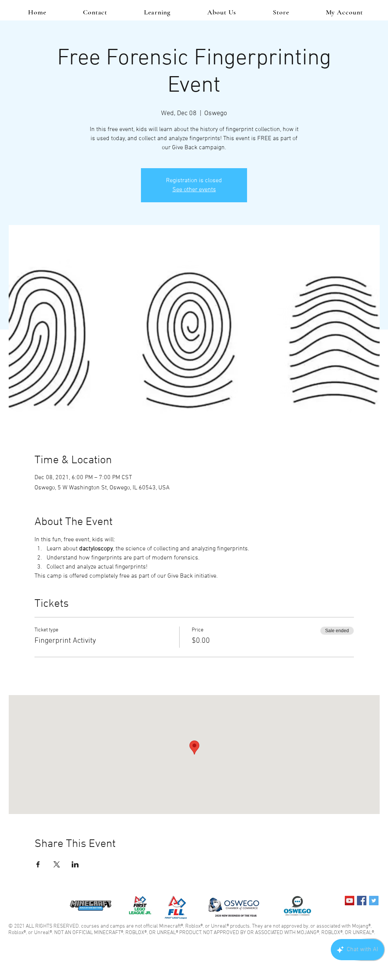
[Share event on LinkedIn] (75, 864)
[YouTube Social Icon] (349, 900)
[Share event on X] (56, 864)
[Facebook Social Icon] (361, 900)
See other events (194, 190)
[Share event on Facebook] (38, 864)
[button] (157, 12)
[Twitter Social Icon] (374, 900)
